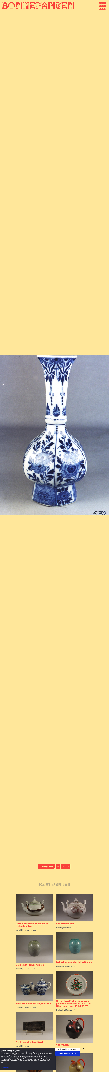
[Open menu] (105, 5)
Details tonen (5, 1067)
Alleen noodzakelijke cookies (67, 1053)
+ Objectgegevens (46, 867)
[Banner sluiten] (83, 1048)
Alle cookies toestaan (67, 1049)
